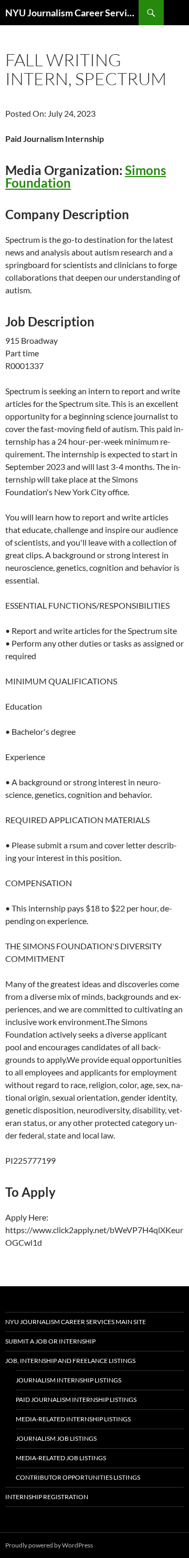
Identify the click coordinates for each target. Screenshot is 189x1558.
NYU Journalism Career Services (72, 12)
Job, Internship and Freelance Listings (70, 1361)
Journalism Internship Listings (68, 1380)
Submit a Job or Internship (50, 1341)
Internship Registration (46, 1497)
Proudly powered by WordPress (49, 1545)
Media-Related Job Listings (61, 1458)
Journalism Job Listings (56, 1438)
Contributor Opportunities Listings (78, 1477)
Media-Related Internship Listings (73, 1419)
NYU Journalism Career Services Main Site (75, 1322)
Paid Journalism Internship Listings (76, 1399)
